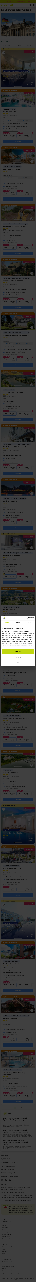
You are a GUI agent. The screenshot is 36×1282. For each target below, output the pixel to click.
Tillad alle (18, 651)
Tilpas (17, 657)
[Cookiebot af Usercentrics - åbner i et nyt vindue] (26, 618)
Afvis (18, 662)
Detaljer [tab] (18, 622)
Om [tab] (29, 622)
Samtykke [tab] (6, 622)
